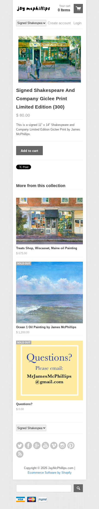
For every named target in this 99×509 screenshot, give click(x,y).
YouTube (45, 445)
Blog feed (19, 454)
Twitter (19, 445)
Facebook (28, 445)
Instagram (62, 445)
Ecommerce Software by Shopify (50, 472)
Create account (59, 23)
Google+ (37, 445)
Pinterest (71, 445)
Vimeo (54, 445)
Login (77, 23)
